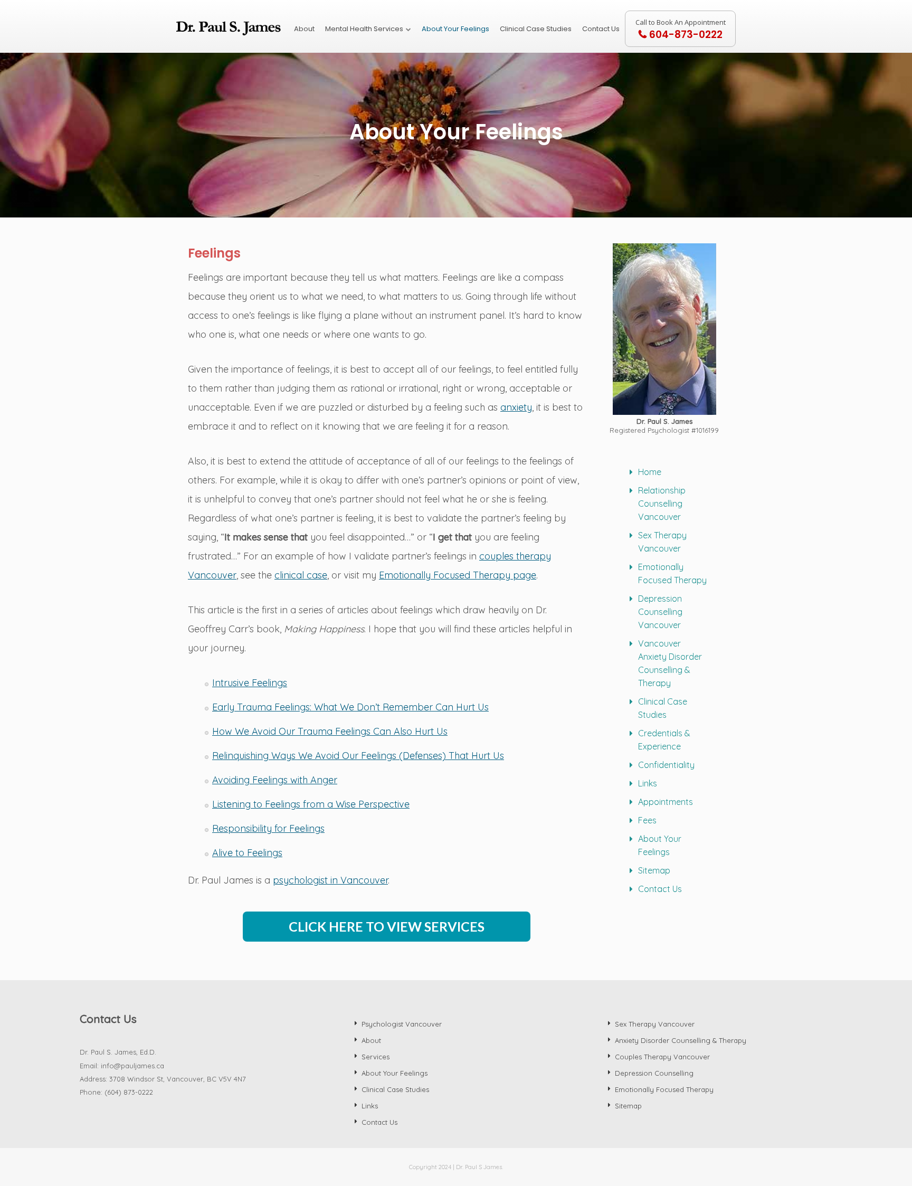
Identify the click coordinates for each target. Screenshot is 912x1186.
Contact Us (601, 29)
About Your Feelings (455, 29)
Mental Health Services (364, 29)
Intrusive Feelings (249, 683)
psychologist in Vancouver (330, 880)
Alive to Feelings (247, 853)
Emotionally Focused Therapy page (457, 575)
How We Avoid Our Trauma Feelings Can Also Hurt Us (330, 731)
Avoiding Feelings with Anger (274, 780)
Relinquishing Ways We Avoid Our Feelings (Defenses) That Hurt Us (358, 755)
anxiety (516, 407)
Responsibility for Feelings (268, 828)
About (304, 29)
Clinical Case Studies (536, 29)
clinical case (300, 575)
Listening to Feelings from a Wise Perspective (311, 804)
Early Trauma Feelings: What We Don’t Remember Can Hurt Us (350, 707)
